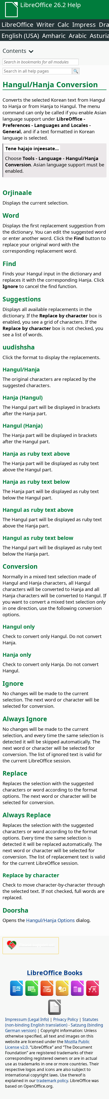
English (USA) (20, 35)
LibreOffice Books (54, 972)
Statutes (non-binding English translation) (51, 1022)
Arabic (78, 35)
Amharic (54, 35)
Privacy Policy (65, 1019)
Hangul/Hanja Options (50, 920)
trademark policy (52, 1080)
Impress (84, 24)
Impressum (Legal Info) (27, 1019)
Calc (63, 24)
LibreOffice (17, 24)
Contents (14, 50)
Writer (46, 24)
